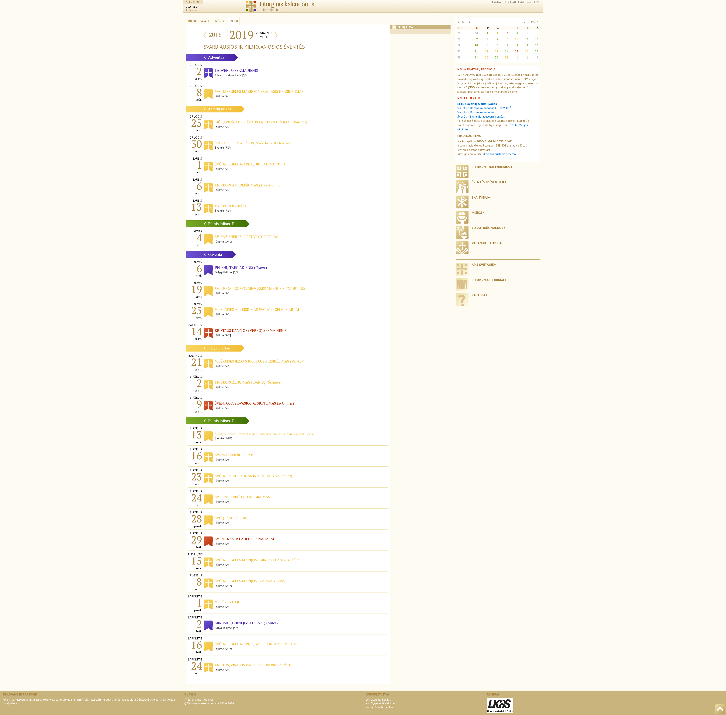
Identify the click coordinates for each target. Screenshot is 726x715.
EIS (537, 2)
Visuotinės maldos (487, 227)
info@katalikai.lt (91, 699)
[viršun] (720, 709)
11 (516, 39)
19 (526, 45)
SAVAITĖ (205, 21)
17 (506, 45)
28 (458, 39)
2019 (464, 22)
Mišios (477, 212)
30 (476, 33)
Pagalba (478, 295)
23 (496, 51)
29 (458, 45)
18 (516, 45)
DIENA (192, 21)
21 (476, 51)
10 (506, 39)
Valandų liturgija (487, 243)
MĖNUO (220, 21)
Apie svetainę (483, 264)
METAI (234, 21)
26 (526, 51)
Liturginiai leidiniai (488, 280)
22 (486, 51)
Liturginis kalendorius (491, 167)
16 (496, 45)
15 (486, 45)
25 (516, 51)
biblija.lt (511, 2)
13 (536, 39)
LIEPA (531, 22)
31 (458, 57)
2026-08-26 (192, 6)
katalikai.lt (498, 2)
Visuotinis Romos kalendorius (475, 112)
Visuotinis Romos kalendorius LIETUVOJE (484, 108)
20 (536, 45)
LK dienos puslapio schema (499, 154)
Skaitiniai (480, 197)
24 (506, 51)
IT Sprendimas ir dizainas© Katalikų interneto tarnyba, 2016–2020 (209, 701)
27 (458, 33)
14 (476, 45)
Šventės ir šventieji (488, 182)
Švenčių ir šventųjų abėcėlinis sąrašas (481, 116)
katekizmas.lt (526, 2)
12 (526, 39)
